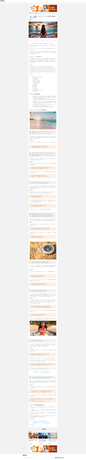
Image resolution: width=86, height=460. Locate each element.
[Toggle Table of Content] (43, 40)
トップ (1, 2)
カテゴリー (4, 2)
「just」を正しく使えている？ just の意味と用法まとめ (40, 372)
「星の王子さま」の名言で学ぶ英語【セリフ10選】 (40, 420)
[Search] (85, 2)
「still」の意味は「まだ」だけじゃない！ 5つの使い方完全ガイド (42, 371)
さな (32, 19)
